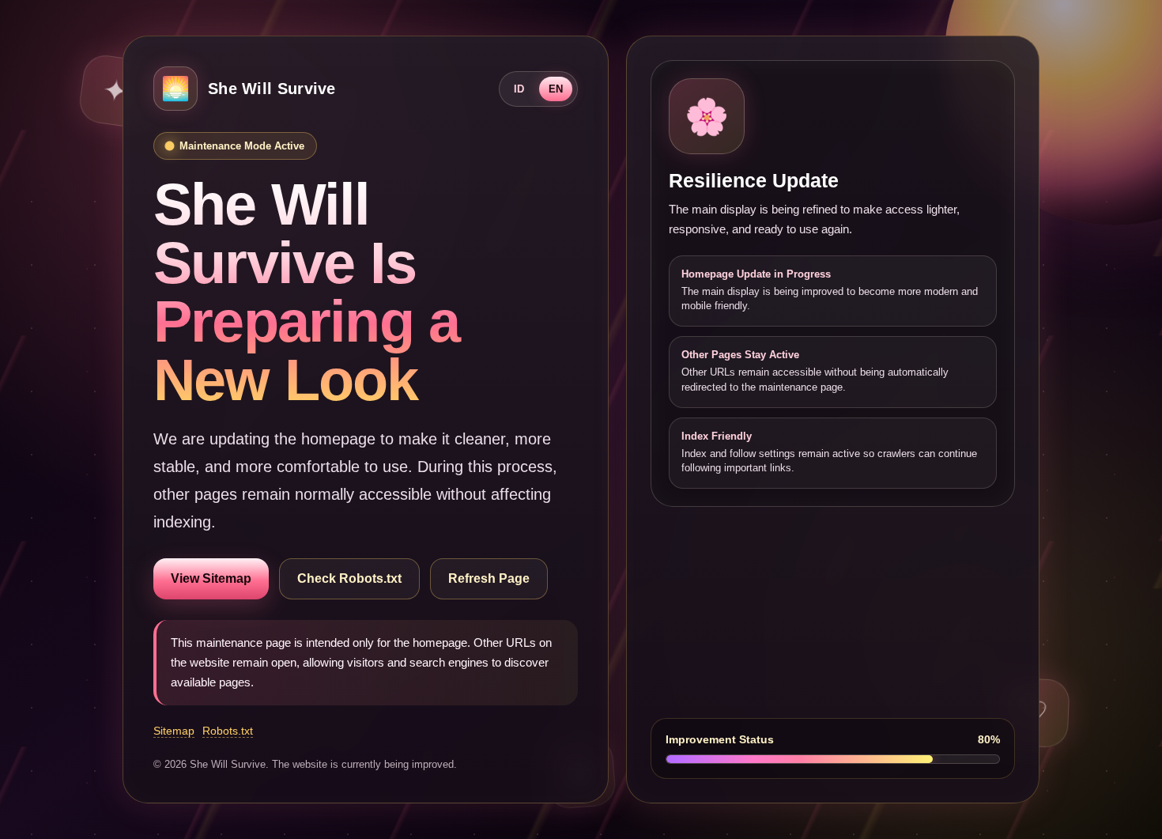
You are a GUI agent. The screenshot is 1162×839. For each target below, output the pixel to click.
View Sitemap (211, 578)
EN (556, 89)
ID (519, 89)
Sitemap (173, 730)
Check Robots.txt (349, 578)
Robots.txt (227, 730)
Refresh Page (489, 578)
